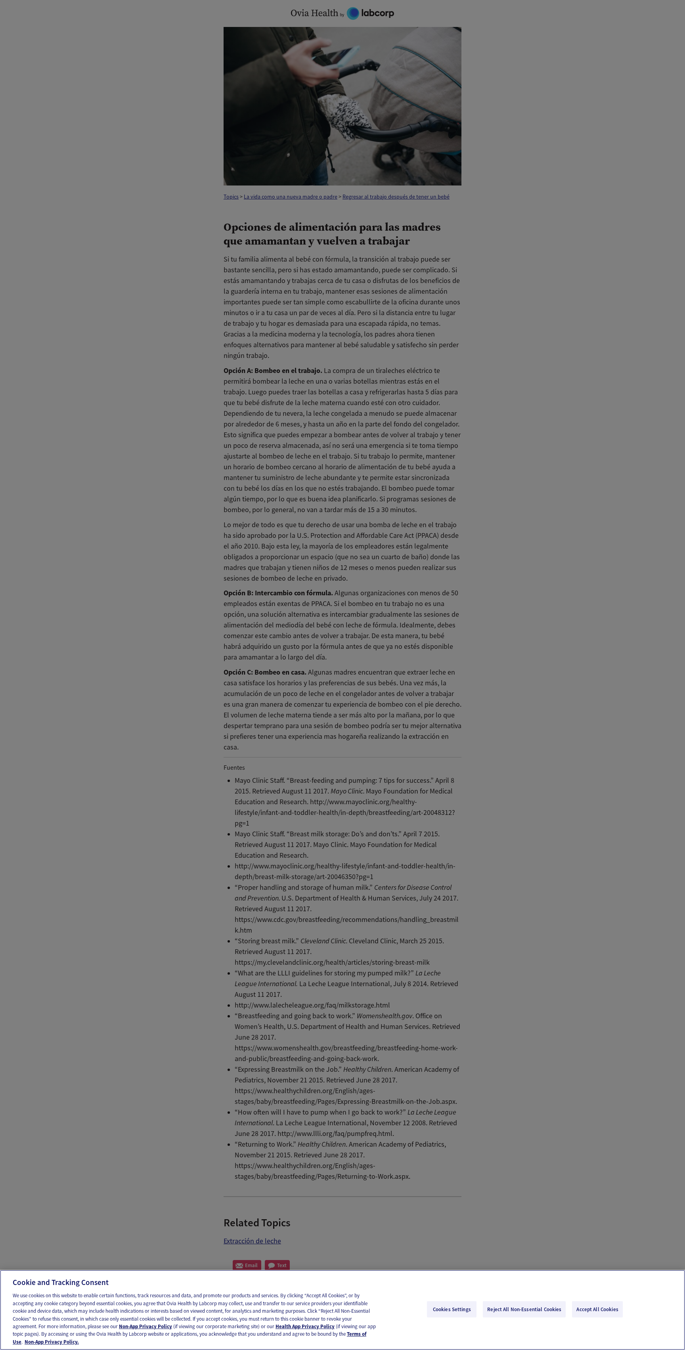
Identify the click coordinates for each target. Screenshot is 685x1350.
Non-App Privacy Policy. (52, 1342)
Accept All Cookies (597, 1309)
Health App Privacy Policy (305, 1326)
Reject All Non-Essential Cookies (524, 1309)
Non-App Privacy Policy (145, 1326)
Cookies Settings (452, 1309)
